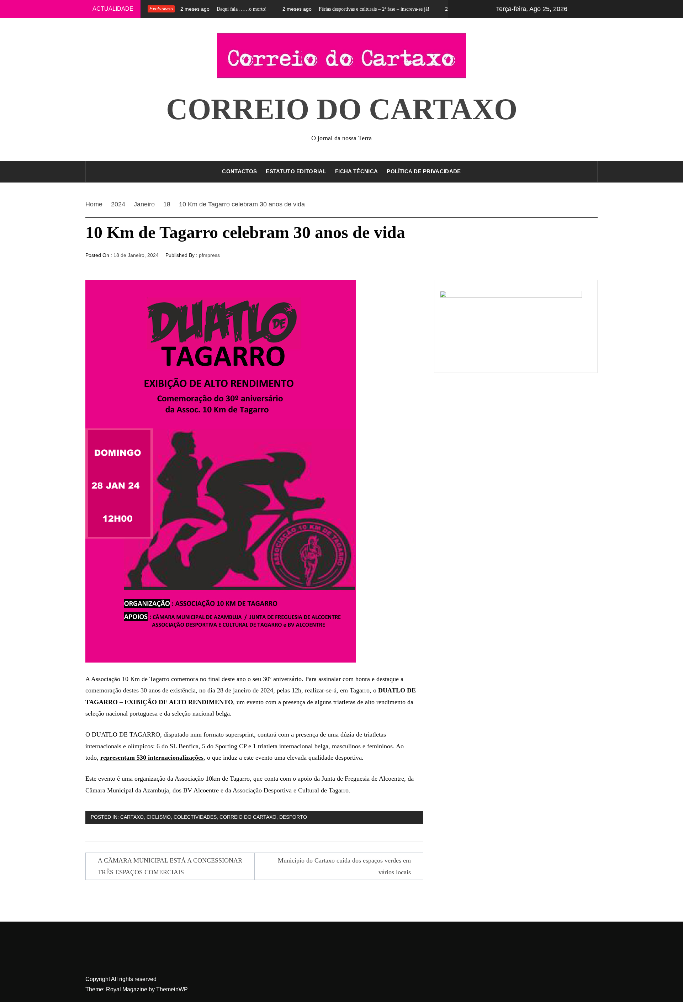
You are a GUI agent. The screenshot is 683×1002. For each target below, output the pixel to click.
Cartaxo (132, 817)
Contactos (239, 171)
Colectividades (195, 817)
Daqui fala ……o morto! (197, 9)
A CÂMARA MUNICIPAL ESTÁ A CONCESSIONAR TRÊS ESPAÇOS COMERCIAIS (170, 866)
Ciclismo (159, 817)
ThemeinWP (172, 989)
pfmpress (209, 255)
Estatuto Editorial (296, 171)
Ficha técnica (356, 171)
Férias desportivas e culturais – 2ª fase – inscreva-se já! (329, 9)
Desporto (293, 817)
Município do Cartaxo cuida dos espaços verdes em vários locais (344, 866)
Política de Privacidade (424, 171)
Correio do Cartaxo (341, 109)
